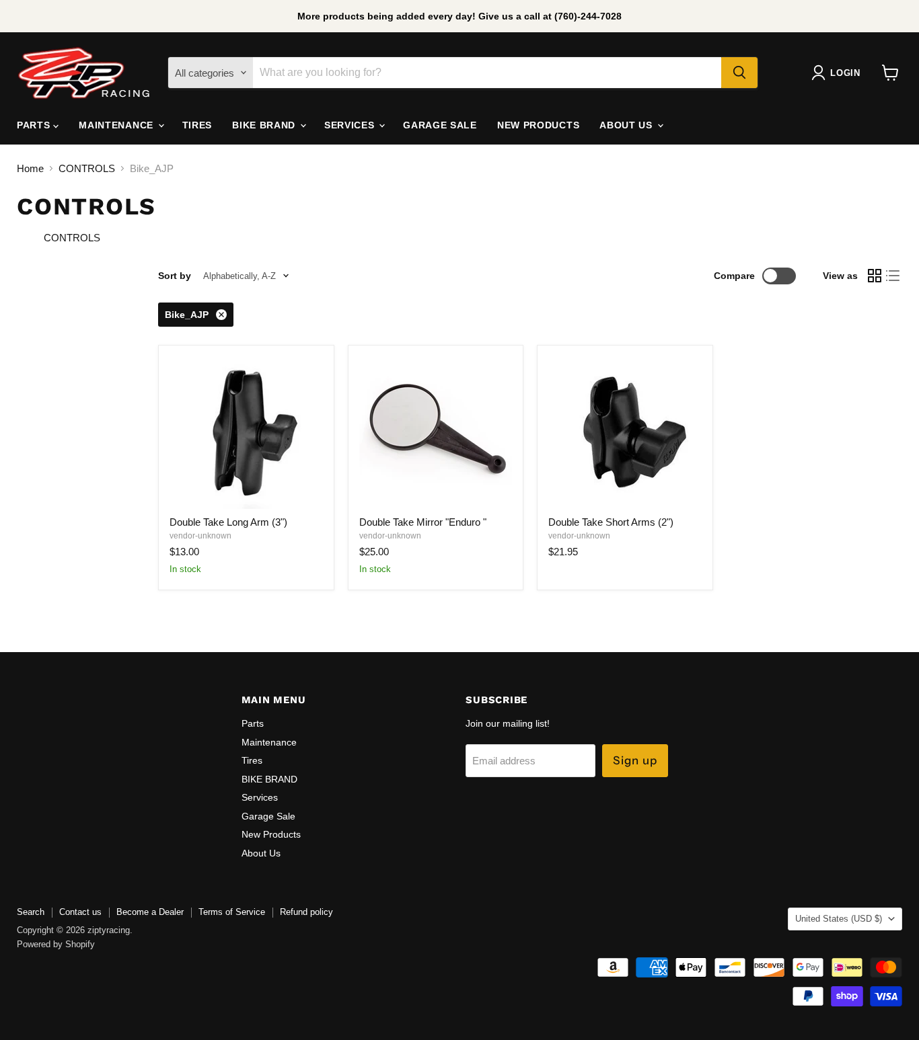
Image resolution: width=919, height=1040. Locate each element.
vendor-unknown (200, 536)
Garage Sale (440, 125)
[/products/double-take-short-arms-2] (624, 432)
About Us (627, 125)
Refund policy (306, 912)
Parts (35, 125)
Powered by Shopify (56, 944)
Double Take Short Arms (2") (610, 522)
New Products (538, 125)
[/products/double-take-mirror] (435, 432)
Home (30, 168)
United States (838, 919)
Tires (197, 125)
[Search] (739, 72)
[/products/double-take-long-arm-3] (246, 432)
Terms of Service (231, 912)
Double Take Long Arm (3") (228, 522)
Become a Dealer (150, 912)
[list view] (893, 275)
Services (350, 125)
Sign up (635, 760)
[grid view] (874, 275)
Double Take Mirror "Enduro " (422, 522)
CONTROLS (87, 168)
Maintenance (117, 125)
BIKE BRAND (265, 125)
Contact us (80, 912)
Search (30, 912)
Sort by (174, 275)
